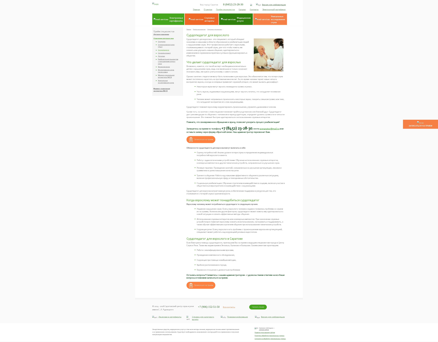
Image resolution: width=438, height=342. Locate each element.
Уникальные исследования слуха (166, 81)
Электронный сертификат (274, 9)
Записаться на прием (203, 139)
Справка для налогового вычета (203, 318)
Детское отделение (161, 34)
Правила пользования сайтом (265, 333)
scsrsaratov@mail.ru (269, 128)
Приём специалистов (199, 29)
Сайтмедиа (269, 328)
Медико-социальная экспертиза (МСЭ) (166, 76)
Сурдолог (162, 41)
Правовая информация (237, 317)
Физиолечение (164, 67)
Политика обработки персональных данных (269, 336)
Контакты (254, 9)
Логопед (161, 56)
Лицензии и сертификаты (169, 317)
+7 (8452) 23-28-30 (237, 128)
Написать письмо (258, 307)
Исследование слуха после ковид (166, 71)
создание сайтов (264, 330)
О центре (208, 9)
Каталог (242, 9)
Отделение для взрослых (163, 38)
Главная (188, 29)
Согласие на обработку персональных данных (270, 339)
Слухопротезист (164, 53)
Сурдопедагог (163, 50)
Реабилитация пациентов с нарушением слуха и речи (168, 61)
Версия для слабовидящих (274, 4)
